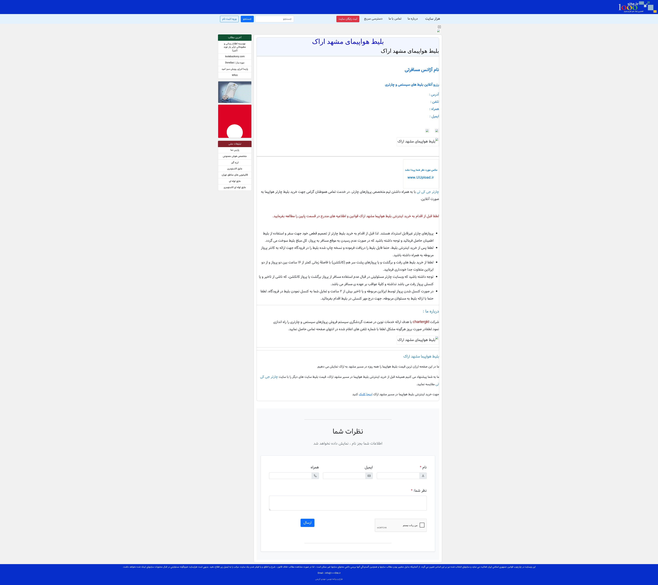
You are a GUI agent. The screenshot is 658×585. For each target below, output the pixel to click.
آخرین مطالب (234, 38)
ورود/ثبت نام (229, 19)
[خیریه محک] (235, 92)
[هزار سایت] (637, 7)
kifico (235, 75)
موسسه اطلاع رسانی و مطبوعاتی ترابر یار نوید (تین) (235, 47)
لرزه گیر (235, 163)
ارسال (307, 523)
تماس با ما (395, 18)
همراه (315, 467)
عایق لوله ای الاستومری (235, 187)
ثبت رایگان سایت (348, 19)
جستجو (247, 19)
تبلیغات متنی (234, 144)
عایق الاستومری (234, 169)
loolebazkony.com (235, 57)
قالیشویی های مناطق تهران (235, 175)
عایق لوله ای (235, 181)
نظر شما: (419, 491)
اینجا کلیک (365, 394)
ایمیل (369, 467)
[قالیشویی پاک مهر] (235, 121)
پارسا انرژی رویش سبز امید (235, 69)
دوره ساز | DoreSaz (234, 63)
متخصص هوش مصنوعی (235, 156)
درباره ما (413, 18)
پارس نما (234, 150)
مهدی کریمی (320, 579)
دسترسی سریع (373, 18)
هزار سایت (432, 18)
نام (423, 467)
